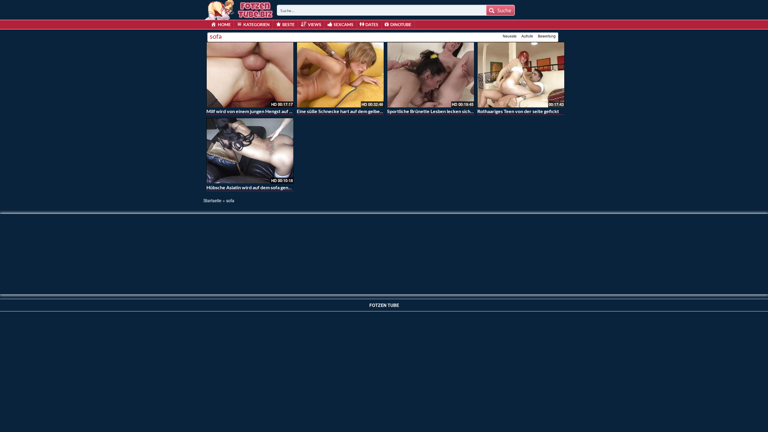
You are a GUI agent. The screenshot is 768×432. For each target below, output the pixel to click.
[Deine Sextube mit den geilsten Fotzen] (239, 9)
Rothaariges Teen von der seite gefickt (518, 111)
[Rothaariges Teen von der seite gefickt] (521, 74)
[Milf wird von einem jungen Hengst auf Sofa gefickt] (250, 74)
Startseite (212, 200)
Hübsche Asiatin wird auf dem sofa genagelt (252, 187)
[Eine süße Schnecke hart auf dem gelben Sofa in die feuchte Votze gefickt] (340, 74)
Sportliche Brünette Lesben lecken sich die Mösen (440, 111)
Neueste (510, 35)
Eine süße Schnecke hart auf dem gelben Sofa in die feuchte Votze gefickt (374, 111)
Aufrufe (527, 35)
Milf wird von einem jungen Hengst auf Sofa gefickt (260, 111)
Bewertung (547, 35)
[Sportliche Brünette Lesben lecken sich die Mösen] (430, 74)
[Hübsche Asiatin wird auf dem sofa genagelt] (250, 150)
